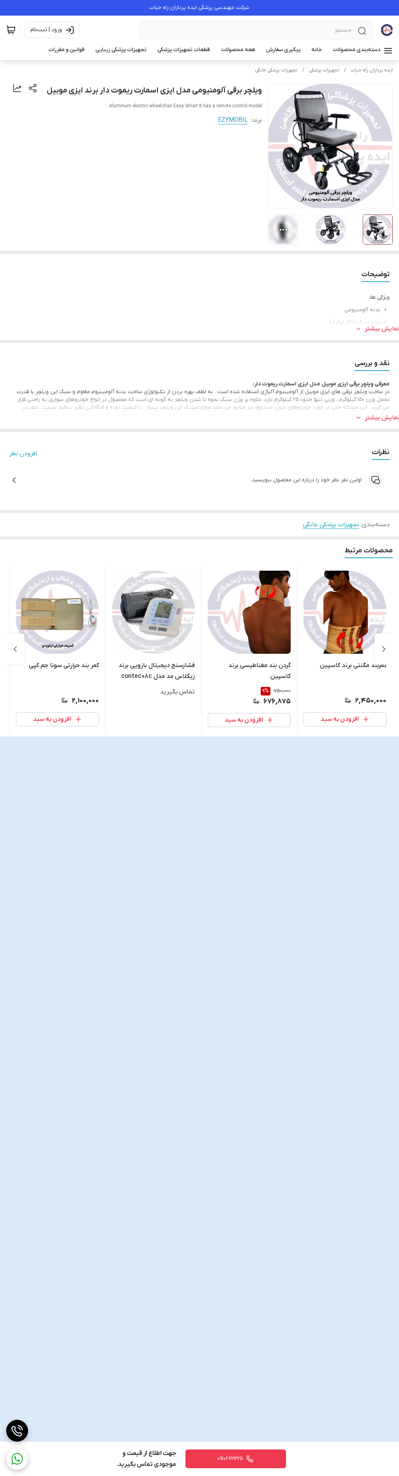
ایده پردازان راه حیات (372, 70)
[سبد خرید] (11, 30)
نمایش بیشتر (382, 329)
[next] (15, 649)
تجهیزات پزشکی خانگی (276, 70)
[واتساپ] (17, 1459)
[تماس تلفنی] (17, 1431)
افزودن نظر (23, 454)
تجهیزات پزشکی (324, 70)
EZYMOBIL (233, 120)
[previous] (383, 649)
